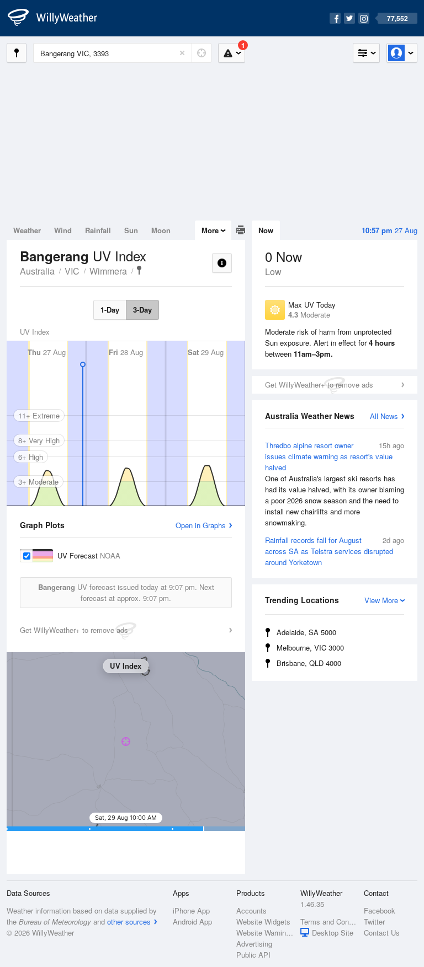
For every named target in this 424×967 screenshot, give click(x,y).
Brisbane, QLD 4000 (309, 663)
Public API (253, 954)
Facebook (379, 910)
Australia (37, 271)
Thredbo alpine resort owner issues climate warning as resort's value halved (334, 484)
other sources (129, 921)
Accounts (251, 910)
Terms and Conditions (328, 921)
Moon (161, 230)
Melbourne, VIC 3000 (310, 647)
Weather (27, 230)
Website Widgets (263, 921)
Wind (63, 230)
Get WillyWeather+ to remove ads (319, 384)
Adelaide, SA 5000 (306, 632)
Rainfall (98, 230)
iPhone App (191, 910)
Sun (131, 230)
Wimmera (108, 271)
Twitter (374, 921)
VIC (72, 271)
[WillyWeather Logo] (58, 18)
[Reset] (182, 53)
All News (384, 416)
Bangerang (139, 270)
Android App (192, 921)
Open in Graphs (201, 525)
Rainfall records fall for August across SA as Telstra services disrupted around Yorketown (334, 551)
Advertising (254, 943)
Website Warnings (264, 932)
